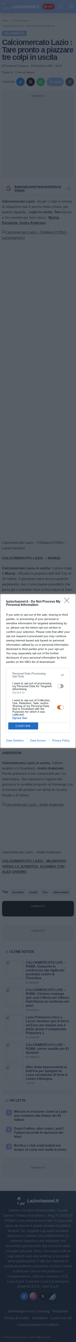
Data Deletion (15, 740)
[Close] (68, 602)
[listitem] (38, 675)
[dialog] (38, 671)
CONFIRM (23, 726)
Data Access (38, 740)
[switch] (60, 686)
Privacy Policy (61, 740)
